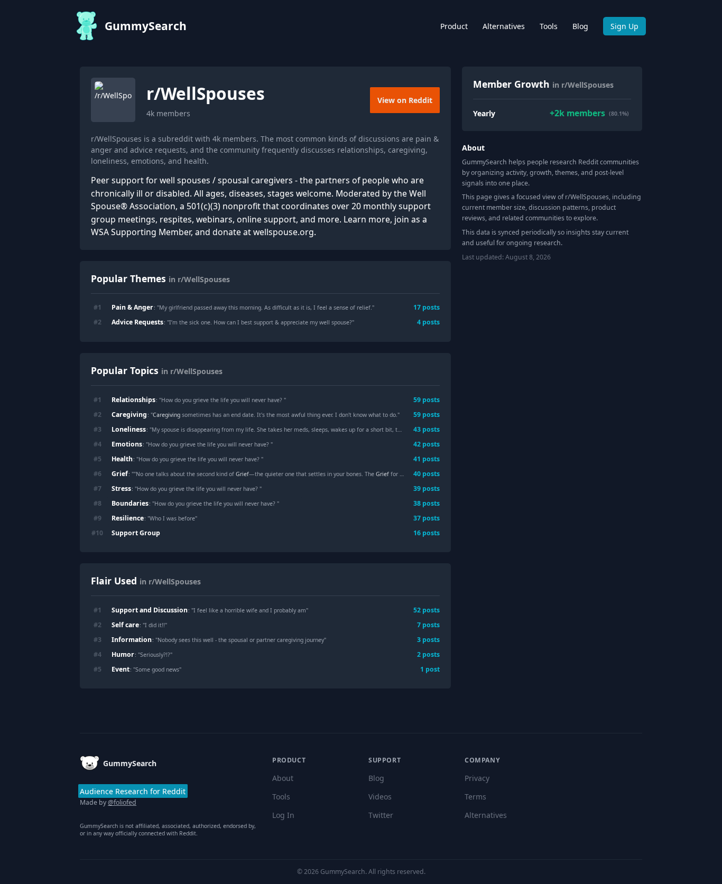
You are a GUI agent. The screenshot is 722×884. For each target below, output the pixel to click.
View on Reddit (404, 100)
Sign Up (624, 26)
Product (454, 26)
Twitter (380, 815)
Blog (580, 26)
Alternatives (504, 26)
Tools (549, 26)
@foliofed (122, 802)
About (282, 778)
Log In (283, 815)
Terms (475, 797)
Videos (380, 797)
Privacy (477, 778)
